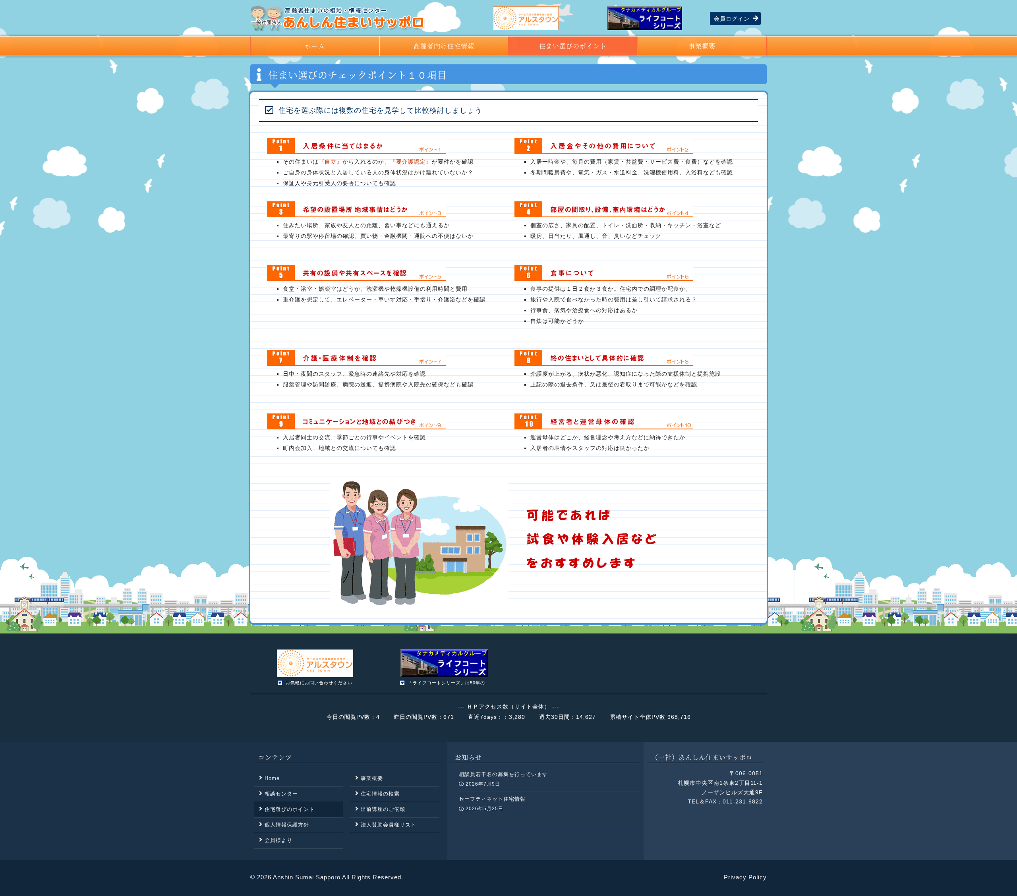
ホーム (315, 45)
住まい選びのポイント (573, 45)
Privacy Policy (745, 877)
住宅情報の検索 (380, 794)
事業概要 (701, 45)
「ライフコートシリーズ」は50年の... (449, 682)
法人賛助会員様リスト (388, 825)
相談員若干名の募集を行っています (503, 774)
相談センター (281, 794)
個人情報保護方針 (287, 825)
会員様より (278, 840)
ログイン (732, 18)
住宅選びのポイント (290, 809)
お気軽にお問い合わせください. (320, 682)
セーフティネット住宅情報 (492, 799)
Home (272, 778)
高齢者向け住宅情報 (444, 45)
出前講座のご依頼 (383, 809)
